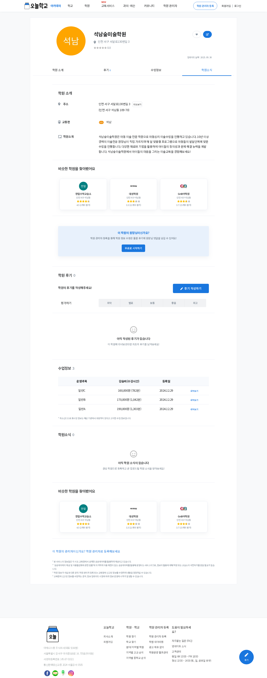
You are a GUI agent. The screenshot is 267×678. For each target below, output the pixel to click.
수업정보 (156, 70)
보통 (152, 303)
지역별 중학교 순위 (136, 658)
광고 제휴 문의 (156, 647)
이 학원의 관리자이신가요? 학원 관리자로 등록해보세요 (86, 551)
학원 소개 (58, 70)
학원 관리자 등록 (205, 6)
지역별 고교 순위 (134, 652)
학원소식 (206, 70)
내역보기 (194, 390)
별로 (131, 303)
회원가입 (108, 642)
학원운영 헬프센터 (158, 652)
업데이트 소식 (179, 646)
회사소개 (108, 636)
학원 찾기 (131, 636)
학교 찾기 (131, 642)
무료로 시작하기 (133, 248)
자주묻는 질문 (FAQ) (182, 641)
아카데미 (56, 5)
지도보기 (137, 104)
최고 (195, 303)
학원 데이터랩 (156, 642)
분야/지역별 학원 (135, 647)
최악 (109, 303)
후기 (107, 70)
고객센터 (176, 651)
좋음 (173, 303)
